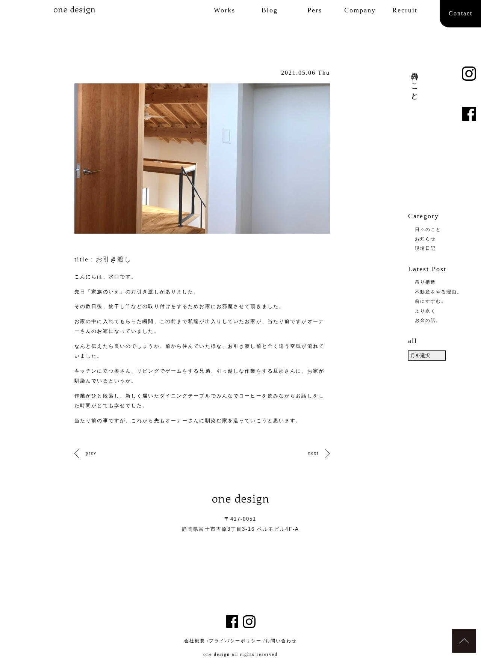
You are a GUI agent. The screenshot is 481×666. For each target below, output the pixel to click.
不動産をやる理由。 (438, 291)
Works (224, 10)
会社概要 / (196, 640)
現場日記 (425, 248)
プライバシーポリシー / (237, 640)
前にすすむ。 (430, 301)
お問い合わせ (281, 640)
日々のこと (428, 229)
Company (360, 10)
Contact (460, 13)
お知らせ (425, 239)
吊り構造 (425, 282)
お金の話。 (428, 320)
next (313, 453)
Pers (314, 10)
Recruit (404, 10)
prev (91, 453)
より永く (425, 311)
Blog (270, 10)
